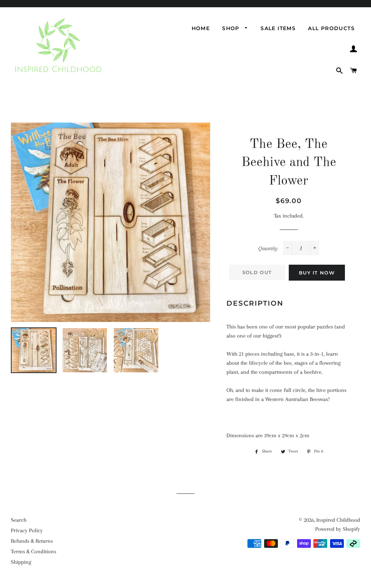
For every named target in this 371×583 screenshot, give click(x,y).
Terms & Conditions (33, 551)
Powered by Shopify (337, 529)
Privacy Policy (27, 530)
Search (18, 520)
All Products (331, 28)
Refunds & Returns (32, 541)
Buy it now (317, 273)
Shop (231, 28)
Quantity (268, 248)
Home (201, 28)
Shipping (21, 562)
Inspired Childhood (338, 520)
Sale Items (278, 28)
